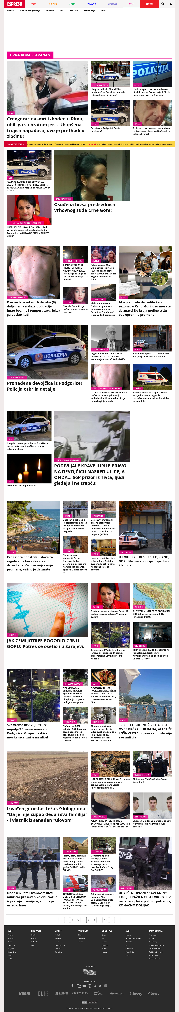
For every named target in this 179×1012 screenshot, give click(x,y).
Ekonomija (11, 945)
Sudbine (10, 959)
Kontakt (152, 938)
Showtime (58, 952)
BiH (61, 10)
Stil (103, 938)
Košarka (58, 938)
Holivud (34, 942)
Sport (58, 930)
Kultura (104, 952)
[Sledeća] (118, 920)
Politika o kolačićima (156, 945)
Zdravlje (105, 945)
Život (103, 935)
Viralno (83, 930)
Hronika (10, 942)
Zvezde (33, 938)
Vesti (10, 930)
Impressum (153, 935)
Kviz (32, 945)
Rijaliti (33, 935)
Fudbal (57, 935)
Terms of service (155, 959)
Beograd (11, 948)
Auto (103, 10)
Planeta (11, 10)
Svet (128, 930)
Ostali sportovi (60, 945)
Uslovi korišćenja (155, 948)
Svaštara (81, 938)
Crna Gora (73, 10)
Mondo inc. (156, 930)
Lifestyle (107, 930)
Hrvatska (50, 10)
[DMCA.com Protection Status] (89, 1002)
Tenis (57, 942)
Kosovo (10, 955)
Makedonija (89, 10)
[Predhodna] (61, 920)
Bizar (80, 935)
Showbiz (36, 930)
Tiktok (80, 942)
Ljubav (104, 942)
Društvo (10, 938)
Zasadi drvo (12, 952)
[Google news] (105, 986)
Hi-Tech (104, 948)
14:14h (80, 144)
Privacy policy (154, 955)
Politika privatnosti (155, 952)
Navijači (58, 948)
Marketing (153, 942)
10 (105, 920)
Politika (10, 935)
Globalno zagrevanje (30, 10)
